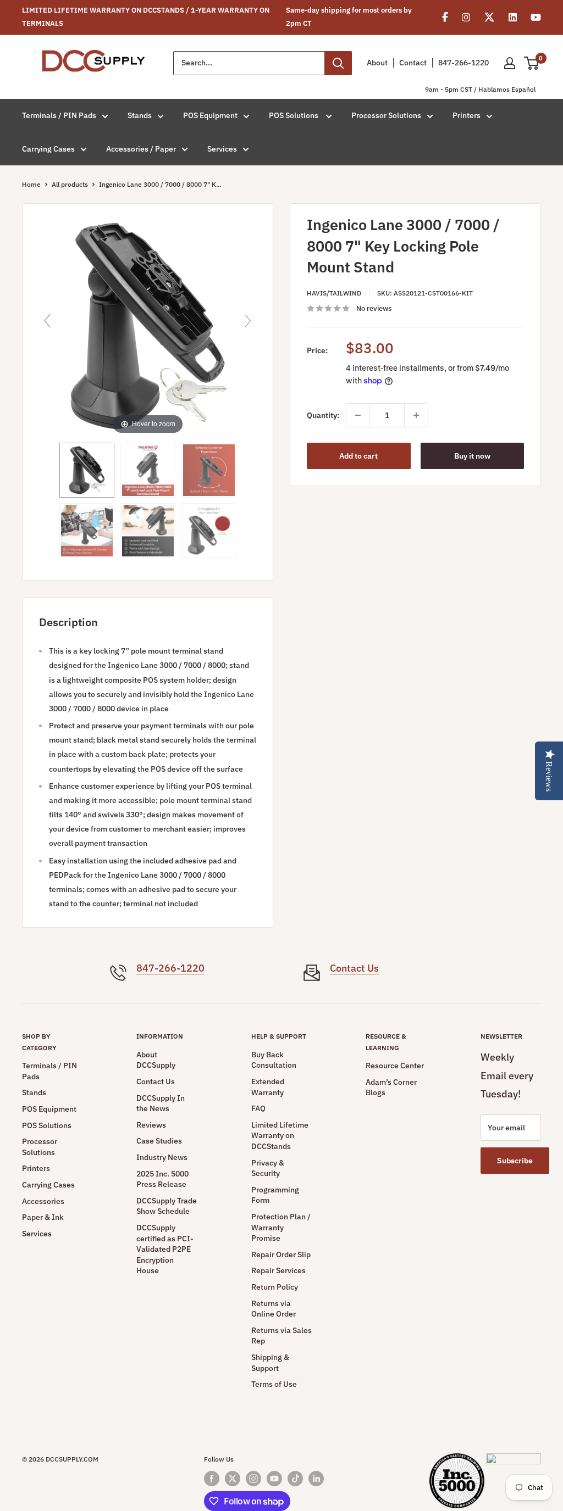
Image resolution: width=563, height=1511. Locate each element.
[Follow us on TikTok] (295, 1478)
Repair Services (278, 1270)
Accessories (43, 1201)
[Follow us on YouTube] (274, 1478)
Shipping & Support (270, 1362)
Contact (413, 63)
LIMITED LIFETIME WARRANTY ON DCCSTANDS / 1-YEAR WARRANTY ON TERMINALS (145, 16)
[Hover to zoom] (147, 325)
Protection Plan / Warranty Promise (281, 1227)
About (377, 63)
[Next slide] (248, 321)
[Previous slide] (47, 321)
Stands (140, 115)
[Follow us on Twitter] (232, 1478)
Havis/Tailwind (334, 293)
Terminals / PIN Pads (59, 115)
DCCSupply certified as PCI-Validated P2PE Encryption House (165, 1249)
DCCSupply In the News (160, 1103)
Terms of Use (274, 1384)
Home (31, 184)
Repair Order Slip (281, 1254)
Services (222, 149)
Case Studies (159, 1141)
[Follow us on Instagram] (253, 1478)
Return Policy (274, 1287)
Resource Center (395, 1065)
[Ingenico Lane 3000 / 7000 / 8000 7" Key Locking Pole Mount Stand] (86, 470)
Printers (466, 115)
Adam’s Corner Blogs (391, 1087)
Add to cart (358, 456)
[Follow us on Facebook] (211, 1478)
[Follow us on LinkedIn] (316, 1478)
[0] (532, 63)
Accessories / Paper (141, 149)
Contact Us (354, 968)
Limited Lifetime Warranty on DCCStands (279, 1135)
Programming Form (275, 1195)
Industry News (161, 1157)
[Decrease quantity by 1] (357, 415)
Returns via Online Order (273, 1308)
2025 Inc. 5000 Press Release (162, 1179)
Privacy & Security (267, 1168)
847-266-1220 (463, 63)
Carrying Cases (48, 149)
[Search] (338, 63)
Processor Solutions (386, 115)
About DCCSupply (155, 1060)
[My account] (509, 63)
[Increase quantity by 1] (416, 415)
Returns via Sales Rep (281, 1335)
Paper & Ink (43, 1217)
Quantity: (323, 415)
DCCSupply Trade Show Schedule (166, 1206)
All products (70, 184)
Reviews (151, 1125)
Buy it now (472, 456)
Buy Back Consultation (273, 1060)
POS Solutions (294, 115)
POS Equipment (210, 115)
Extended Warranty (267, 1087)
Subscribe (515, 1161)
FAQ (258, 1108)
